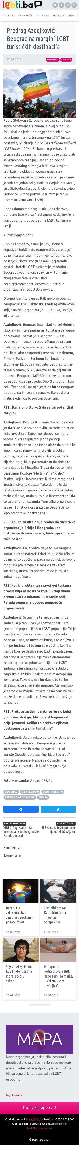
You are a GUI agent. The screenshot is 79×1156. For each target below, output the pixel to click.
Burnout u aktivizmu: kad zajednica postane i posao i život (19, 915)
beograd (11, 791)
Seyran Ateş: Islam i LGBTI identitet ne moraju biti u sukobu (19, 973)
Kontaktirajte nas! (39, 1107)
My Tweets (14, 1095)
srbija (43, 797)
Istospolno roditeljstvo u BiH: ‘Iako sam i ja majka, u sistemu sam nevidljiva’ (58, 976)
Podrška (32, 1128)
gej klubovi (30, 791)
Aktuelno (52, 59)
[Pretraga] (74, 5)
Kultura (66, 59)
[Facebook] (61, 5)
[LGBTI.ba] (21, 5)
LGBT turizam (53, 791)
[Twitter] (68, 5)
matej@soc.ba (35, 1119)
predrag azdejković (20, 797)
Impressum (45, 1128)
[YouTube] (55, 5)
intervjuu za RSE (34, 298)
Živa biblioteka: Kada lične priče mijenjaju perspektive (55, 915)
